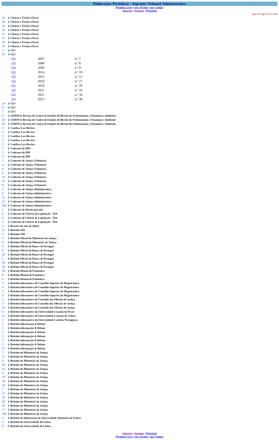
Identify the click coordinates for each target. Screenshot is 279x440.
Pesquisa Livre (124, 7)
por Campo (156, 7)
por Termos (141, 7)
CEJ (13, 58)
